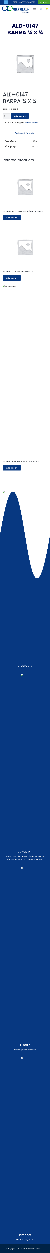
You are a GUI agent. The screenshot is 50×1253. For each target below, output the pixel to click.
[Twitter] (6, 2)
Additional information (25, 133)
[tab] (25, 133)
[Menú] (35, 9)
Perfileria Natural (31, 123)
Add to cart (20, 116)
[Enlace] (47, 9)
